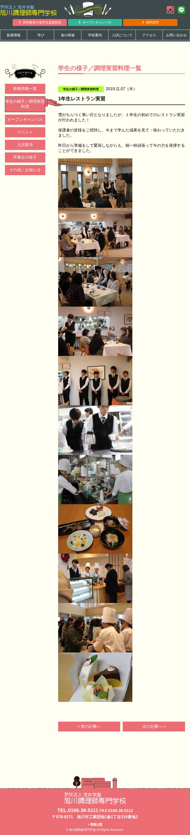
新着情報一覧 (25, 88)
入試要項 (25, 145)
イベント (25, 132)
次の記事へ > (154, 726)
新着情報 (14, 35)
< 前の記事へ (89, 726)
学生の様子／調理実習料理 (25, 104)
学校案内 (95, 35)
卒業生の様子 (25, 157)
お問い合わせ (176, 35)
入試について (122, 35)
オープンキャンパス (97, 22)
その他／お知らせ (25, 170)
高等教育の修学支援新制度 (42, 22)
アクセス (149, 35)
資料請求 (152, 22)
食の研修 (68, 35)
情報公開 (96, 824)
